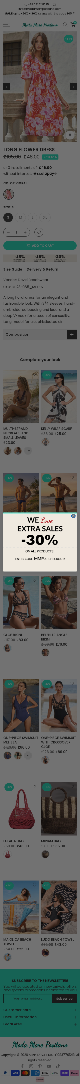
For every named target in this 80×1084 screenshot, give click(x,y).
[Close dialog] (73, 516)
